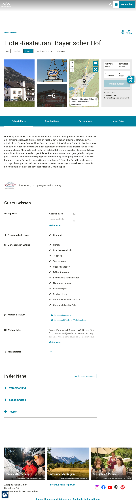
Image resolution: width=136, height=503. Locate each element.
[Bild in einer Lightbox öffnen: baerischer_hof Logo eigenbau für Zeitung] (10, 185)
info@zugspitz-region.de (62, 484)
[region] (84, 83)
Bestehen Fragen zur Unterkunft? (116, 98)
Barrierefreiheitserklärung (86, 499)
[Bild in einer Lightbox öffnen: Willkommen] (52, 70)
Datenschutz (64, 499)
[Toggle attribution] (96, 99)
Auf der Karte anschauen (85, 376)
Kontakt (39, 499)
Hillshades (84, 99)
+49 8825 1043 (111, 95)
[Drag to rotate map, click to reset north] (72, 70)
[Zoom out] (72, 66)
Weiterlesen (55, 225)
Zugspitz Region (10, 32)
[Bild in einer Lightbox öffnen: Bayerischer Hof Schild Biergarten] (52, 95)
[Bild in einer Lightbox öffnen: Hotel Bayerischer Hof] (19, 83)
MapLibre (74, 99)
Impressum (51, 499)
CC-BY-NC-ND (41, 478)
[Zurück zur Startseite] (6, 4)
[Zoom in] (72, 63)
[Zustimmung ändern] (5, 494)
